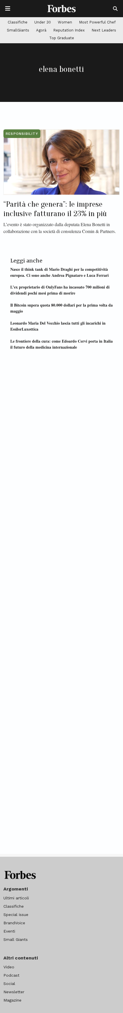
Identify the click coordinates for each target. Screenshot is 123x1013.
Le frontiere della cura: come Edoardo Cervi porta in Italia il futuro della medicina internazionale (61, 344)
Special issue (15, 914)
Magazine (12, 1000)
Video (8, 967)
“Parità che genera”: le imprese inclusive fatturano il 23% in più (55, 209)
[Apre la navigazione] (7, 8)
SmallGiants (18, 30)
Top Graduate (61, 38)
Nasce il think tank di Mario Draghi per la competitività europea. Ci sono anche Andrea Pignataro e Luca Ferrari (59, 272)
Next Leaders (104, 30)
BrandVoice (14, 923)
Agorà (41, 30)
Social (9, 983)
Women (65, 22)
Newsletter (13, 992)
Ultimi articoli (16, 898)
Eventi (9, 931)
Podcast (11, 975)
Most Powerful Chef (97, 22)
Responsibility (22, 134)
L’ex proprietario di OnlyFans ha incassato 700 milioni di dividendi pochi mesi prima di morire (60, 290)
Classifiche (17, 22)
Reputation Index (69, 30)
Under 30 (42, 22)
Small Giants (15, 939)
